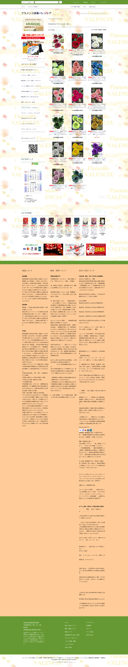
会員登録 (85, 2)
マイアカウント (90, 622)
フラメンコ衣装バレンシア (36, 13)
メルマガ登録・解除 (75, 6)
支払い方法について (70, 625)
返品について (68, 631)
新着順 (104, 29)
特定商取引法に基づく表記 (72, 635)
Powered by (55, 662)
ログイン (93, 2)
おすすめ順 (94, 29)
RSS (66, 647)
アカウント (76, 2)
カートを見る (90, 631)
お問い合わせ (92, 6)
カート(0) (103, 2)
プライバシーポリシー (71, 638)
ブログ (84, 6)
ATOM (70, 647)
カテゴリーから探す (33, 6)
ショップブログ (69, 644)
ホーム (23, 6)
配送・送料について (70, 628)
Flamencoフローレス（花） (57, 18)
